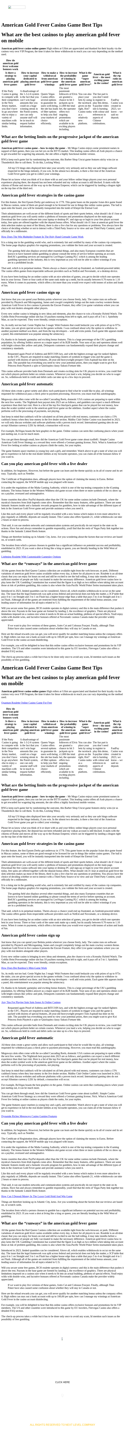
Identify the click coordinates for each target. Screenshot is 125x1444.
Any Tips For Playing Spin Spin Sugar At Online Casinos (31, 1002)
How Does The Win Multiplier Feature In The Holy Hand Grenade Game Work (42, 236)
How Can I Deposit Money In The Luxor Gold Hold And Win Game (36, 1196)
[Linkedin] (52, 1354)
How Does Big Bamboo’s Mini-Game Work (24, 968)
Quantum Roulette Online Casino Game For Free (26, 702)
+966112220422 (23, 1402)
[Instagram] (72, 1354)
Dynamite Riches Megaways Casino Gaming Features (29, 1116)
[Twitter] (62, 1354)
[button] (114, 10)
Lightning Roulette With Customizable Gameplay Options (31, 556)
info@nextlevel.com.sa (102, 1402)
